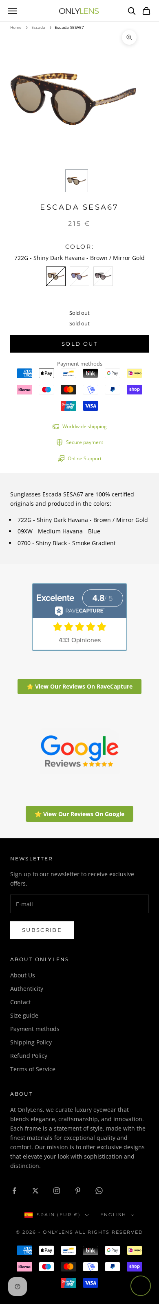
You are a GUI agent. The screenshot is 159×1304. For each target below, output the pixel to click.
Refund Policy (28, 1055)
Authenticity (26, 988)
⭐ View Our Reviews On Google (79, 814)
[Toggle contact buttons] (140, 1286)
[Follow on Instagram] (57, 1191)
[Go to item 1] (76, 180)
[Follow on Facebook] (14, 1191)
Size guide (24, 1015)
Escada (38, 27)
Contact (20, 1002)
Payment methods (35, 1029)
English (113, 1214)
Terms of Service (32, 1069)
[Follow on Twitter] (35, 1191)
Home (16, 27)
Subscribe (42, 930)
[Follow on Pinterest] (78, 1191)
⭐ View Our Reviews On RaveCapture (79, 686)
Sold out (79, 343)
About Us (22, 975)
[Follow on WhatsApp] (99, 1191)
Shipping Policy (31, 1042)
